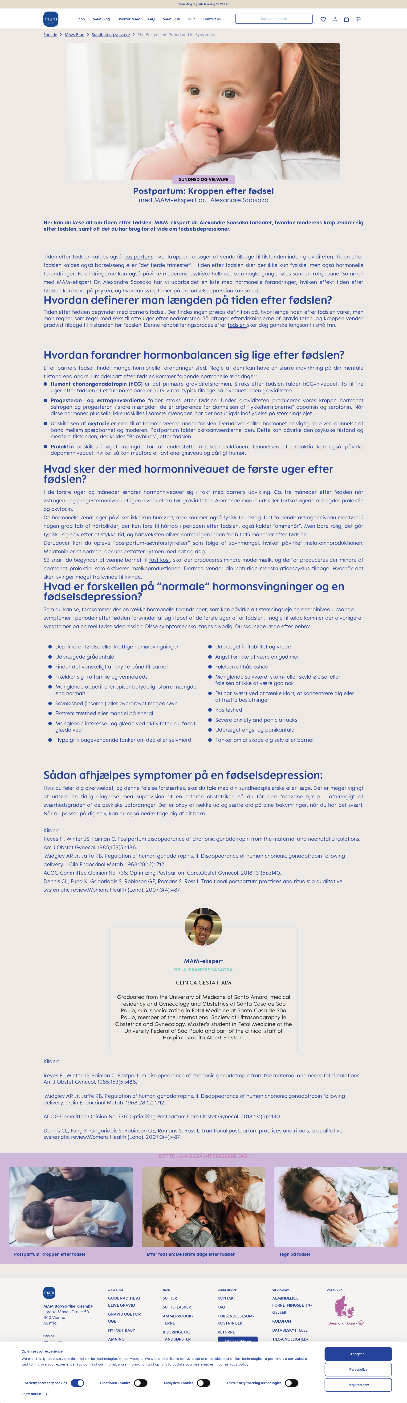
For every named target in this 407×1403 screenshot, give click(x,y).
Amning (116, 1339)
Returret (227, 1332)
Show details (32, 1394)
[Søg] (308, 18)
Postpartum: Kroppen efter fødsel (49, 1254)
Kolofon (281, 1321)
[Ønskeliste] (323, 18)
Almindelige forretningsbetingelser (292, 1305)
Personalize (358, 1369)
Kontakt (227, 1298)
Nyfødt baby (121, 1330)
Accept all (358, 1354)
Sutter (170, 1298)
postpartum (137, 256)
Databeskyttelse (290, 1330)
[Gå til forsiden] (50, 19)
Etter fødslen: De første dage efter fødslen (191, 1254)
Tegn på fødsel (294, 1254)
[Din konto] (335, 18)
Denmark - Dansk (343, 1323)
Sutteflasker (177, 1307)
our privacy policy (234, 1364)
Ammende (227, 500)
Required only (358, 1385)
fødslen (237, 325)
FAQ (221, 1307)
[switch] (140, 1383)
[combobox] (274, 19)
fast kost (159, 560)
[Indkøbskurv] (346, 18)
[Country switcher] (359, 19)
